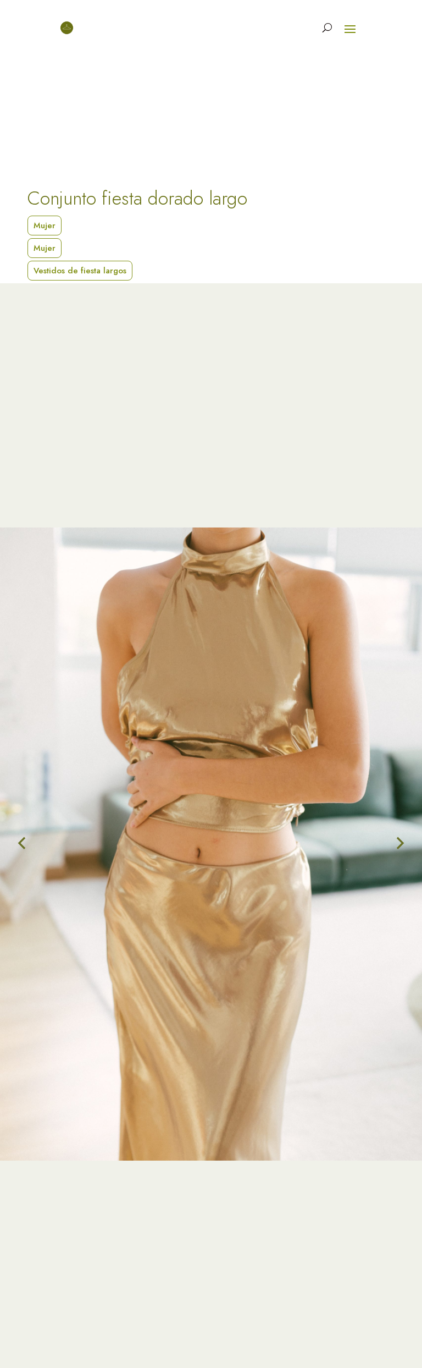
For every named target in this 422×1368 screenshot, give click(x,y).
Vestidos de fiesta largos (80, 271)
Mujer (44, 225)
